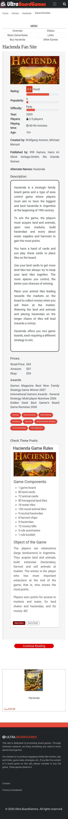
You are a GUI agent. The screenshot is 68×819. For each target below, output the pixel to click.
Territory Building (19, 428)
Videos (50, 30)
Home (5, 13)
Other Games (50, 39)
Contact (6, 783)
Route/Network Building (45, 421)
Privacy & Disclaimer (12, 790)
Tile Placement (37, 428)
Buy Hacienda (17, 39)
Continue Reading (34, 646)
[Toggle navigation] (54, 4)
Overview (17, 30)
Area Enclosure (30, 415)
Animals (15, 415)
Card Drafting (45, 415)
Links (51, 35)
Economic (16, 421)
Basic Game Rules (17, 35)
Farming (28, 421)
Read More (19, 623)
